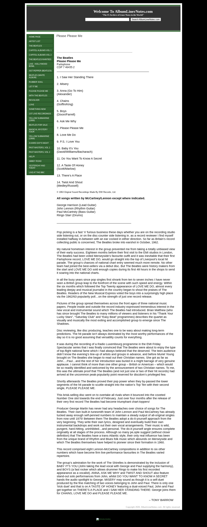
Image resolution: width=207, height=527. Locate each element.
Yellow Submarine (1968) (39, 137)
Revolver (34, 100)
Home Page (34, 37)
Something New (37, 109)
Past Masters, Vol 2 (39, 152)
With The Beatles (38, 95)
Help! (32, 156)
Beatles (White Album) (37, 76)
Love (31, 104)
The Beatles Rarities (40, 59)
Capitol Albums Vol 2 (40, 55)
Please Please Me (38, 91)
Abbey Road (35, 161)
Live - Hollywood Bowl (38, 65)
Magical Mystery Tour (38, 130)
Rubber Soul (36, 82)
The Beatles (35, 46)
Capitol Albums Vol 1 (40, 50)
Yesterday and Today (37, 167)
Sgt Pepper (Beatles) (40, 71)
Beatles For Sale (38, 125)
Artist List (34, 41)
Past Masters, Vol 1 (39, 147)
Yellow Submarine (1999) (39, 119)
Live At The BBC (37, 172)
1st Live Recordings (40, 114)
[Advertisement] (94, 45)
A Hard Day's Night (39, 143)
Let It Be (33, 86)
